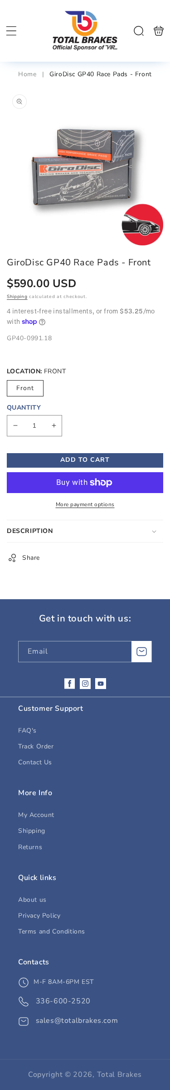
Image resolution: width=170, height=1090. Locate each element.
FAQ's (27, 730)
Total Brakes (119, 1075)
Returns (30, 847)
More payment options (85, 504)
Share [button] (31, 557)
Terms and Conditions (51, 931)
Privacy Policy (39, 915)
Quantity (24, 407)
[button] (11, 31)
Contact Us (35, 762)
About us (32, 899)
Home (28, 74)
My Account (36, 815)
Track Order (36, 746)
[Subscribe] (141, 651)
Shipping (17, 296)
